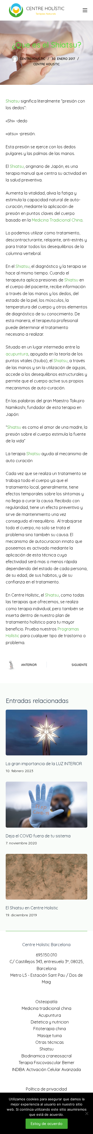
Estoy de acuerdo (47, 1123)
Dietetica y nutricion (50, 1022)
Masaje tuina (49, 1035)
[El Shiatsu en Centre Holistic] (47, 877)
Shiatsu (13, 101)
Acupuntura (49, 1015)
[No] (86, 1113)
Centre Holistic (46, 64)
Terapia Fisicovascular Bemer (46, 1062)
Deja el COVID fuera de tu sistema (38, 835)
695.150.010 (46, 954)
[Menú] (85, 10)
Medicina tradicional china (46, 1008)
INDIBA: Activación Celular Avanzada (46, 1069)
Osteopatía (46, 1001)
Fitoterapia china (49, 1028)
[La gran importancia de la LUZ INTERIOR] (47, 732)
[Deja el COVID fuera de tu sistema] (47, 804)
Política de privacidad (46, 1089)
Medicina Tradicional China (57, 220)
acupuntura (17, 353)
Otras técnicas (49, 1042)
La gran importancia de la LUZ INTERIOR (44, 763)
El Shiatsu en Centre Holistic (32, 907)
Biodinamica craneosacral (46, 1055)
